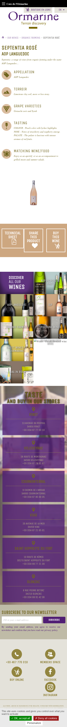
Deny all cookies (47, 718)
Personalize (34, 723)
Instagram (50, 695)
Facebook (50, 680)
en (60, 9)
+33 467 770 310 (17, 662)
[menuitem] (60, 10)
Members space (50, 662)
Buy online (17, 680)
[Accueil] (3, 37)
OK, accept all (21, 718)
